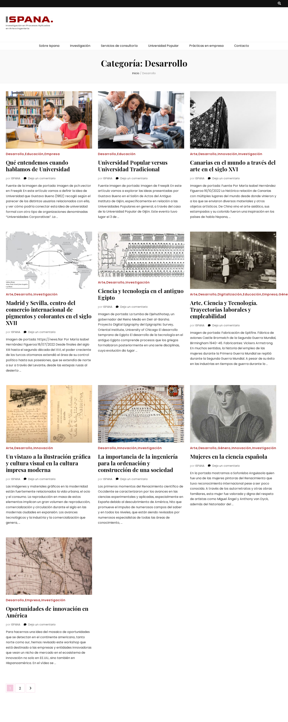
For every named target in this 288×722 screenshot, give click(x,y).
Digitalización (230, 294)
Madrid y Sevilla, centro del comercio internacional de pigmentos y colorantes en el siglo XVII (48, 312)
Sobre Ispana (49, 45)
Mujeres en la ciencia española (228, 456)
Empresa (52, 154)
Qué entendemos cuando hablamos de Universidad (38, 166)
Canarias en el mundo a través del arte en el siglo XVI (233, 166)
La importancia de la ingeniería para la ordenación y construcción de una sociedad (138, 463)
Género (224, 448)
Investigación (80, 45)
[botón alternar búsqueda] (279, 3)
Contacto (241, 45)
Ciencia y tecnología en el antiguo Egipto (141, 294)
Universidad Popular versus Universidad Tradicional (133, 166)
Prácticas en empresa (206, 45)
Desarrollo (15, 154)
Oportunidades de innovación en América (47, 612)
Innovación (227, 154)
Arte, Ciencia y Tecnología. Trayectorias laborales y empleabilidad (223, 309)
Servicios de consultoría (119, 45)
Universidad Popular (163, 45)
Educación (34, 154)
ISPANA (15, 178)
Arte (193, 154)
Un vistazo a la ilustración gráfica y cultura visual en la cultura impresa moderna (48, 463)
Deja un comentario (42, 178)
